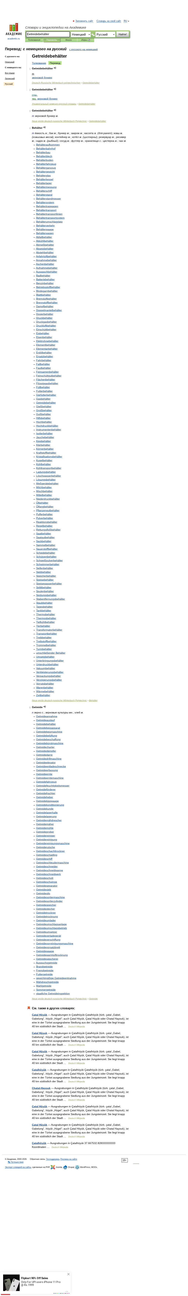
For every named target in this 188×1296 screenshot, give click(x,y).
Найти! (123, 34)
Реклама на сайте (68, 1159)
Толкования (34, 40)
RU (125, 21)
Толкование (39, 63)
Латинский (10, 78)
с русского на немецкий (83, 49)
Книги (69, 40)
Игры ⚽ (85, 40)
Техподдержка (52, 1159)
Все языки (10, 73)
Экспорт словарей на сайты (18, 1167)
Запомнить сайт (84, 21)
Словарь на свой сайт (109, 21)
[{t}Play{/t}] (55, 68)
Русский (9, 84)
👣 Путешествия (16, 1162)
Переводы (51, 40)
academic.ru (14, 38)
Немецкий (9, 62)
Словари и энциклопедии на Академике (55, 27)
